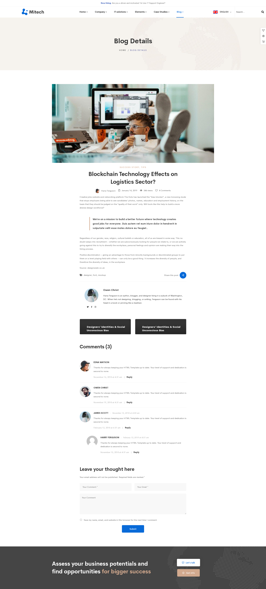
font (95, 275)
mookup (102, 275)
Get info (190, 573)
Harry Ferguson (108, 190)
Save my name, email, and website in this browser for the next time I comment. (120, 520)
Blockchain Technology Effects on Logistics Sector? (133, 178)
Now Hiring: (106, 3)
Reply (129, 377)
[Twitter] (88, 307)
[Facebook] (91, 307)
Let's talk (190, 562)
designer (88, 275)
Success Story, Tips (133, 167)
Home (122, 50)
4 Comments (165, 190)
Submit (133, 529)
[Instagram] (95, 307)
